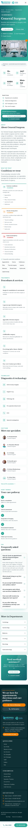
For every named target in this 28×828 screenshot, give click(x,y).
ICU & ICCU (7, 781)
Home (2, 10)
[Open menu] (25, 2)
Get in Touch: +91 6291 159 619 (12, 798)
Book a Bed (20, 29)
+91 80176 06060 (15, 119)
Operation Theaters (9, 779)
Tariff (5, 759)
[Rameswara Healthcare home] (9, 2)
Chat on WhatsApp (15, 705)
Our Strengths (7, 754)
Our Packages (7, 757)
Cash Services (7, 787)
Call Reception (15, 709)
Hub (5, 765)
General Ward (7, 774)
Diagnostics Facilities (9, 784)
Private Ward (7, 776)
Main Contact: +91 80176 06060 (13, 796)
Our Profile (6, 746)
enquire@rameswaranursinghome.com (15, 801)
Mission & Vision (8, 749)
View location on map (10, 734)
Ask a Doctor (8, 29)
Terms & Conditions (17, 816)
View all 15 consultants (7, 484)
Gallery (5, 762)
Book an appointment (15, 116)
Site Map (8, 816)
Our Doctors (7, 752)
